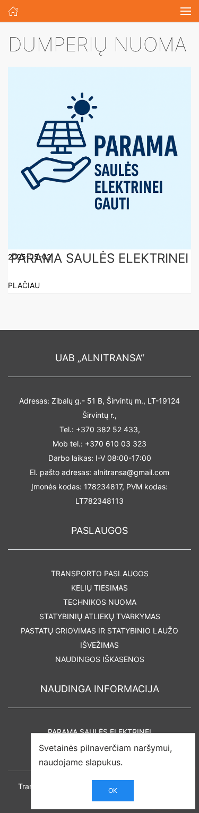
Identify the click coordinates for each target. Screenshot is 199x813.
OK (112, 790)
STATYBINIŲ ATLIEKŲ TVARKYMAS (99, 616)
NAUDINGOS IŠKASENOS (99, 659)
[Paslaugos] (13, 10)
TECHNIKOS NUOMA (99, 601)
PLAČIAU (24, 285)
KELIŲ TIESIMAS (99, 587)
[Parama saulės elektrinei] (99, 157)
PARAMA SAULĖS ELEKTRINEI (99, 731)
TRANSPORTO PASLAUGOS (100, 573)
